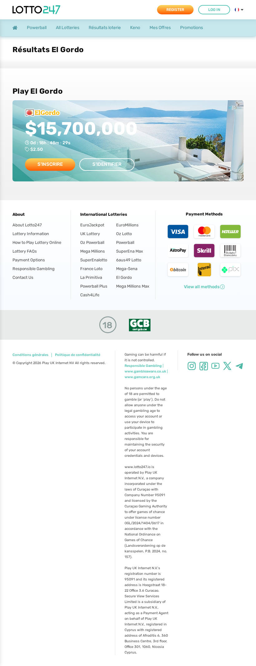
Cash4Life (89, 295)
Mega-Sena (126, 268)
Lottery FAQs (24, 251)
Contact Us (22, 277)
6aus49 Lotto (128, 260)
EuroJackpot (92, 225)
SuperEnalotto (93, 260)
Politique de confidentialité (77, 355)
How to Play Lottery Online (36, 242)
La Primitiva (91, 277)
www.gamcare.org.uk (142, 377)
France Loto (91, 268)
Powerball (125, 242)
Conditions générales (30, 355)
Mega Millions (92, 251)
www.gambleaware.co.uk (145, 371)
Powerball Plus (93, 286)
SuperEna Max (129, 251)
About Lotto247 (27, 225)
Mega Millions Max (131, 286)
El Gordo (124, 277)
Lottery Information (30, 233)
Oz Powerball (92, 242)
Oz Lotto (124, 233)
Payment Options (28, 260)
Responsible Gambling (33, 268)
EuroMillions (127, 225)
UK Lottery (90, 233)
